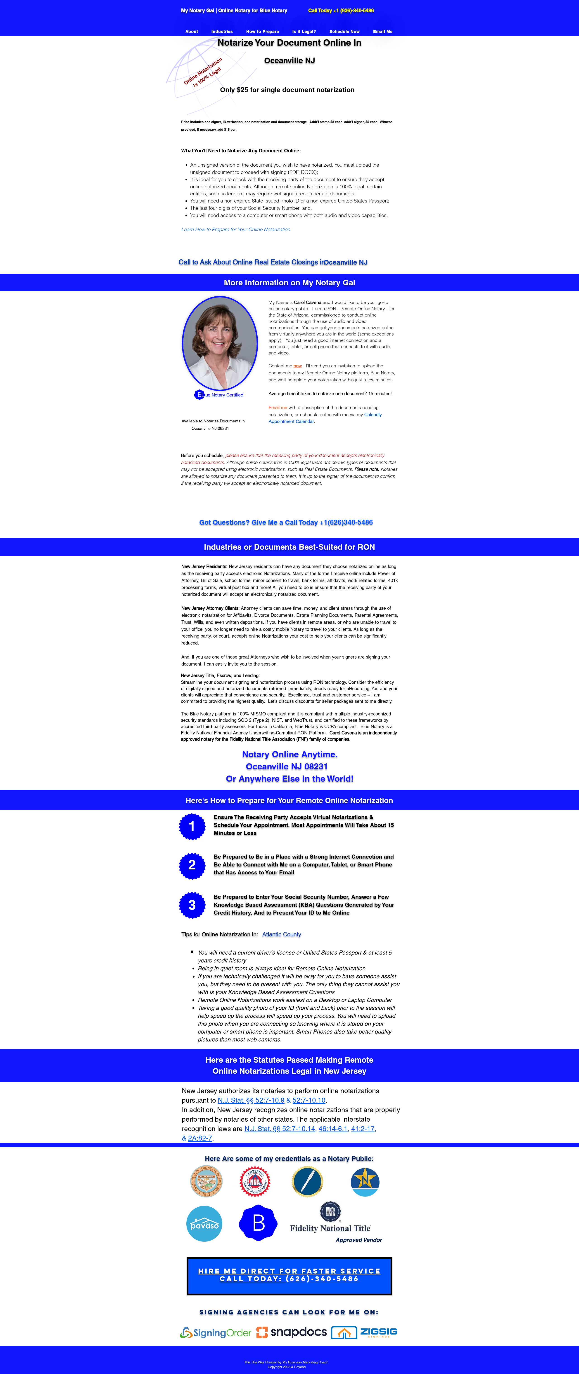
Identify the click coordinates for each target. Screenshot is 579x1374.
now (298, 365)
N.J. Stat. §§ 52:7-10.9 (251, 1100)
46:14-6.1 (333, 1129)
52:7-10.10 (309, 1100)
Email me (278, 407)
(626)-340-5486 (357, 10)
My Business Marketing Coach (305, 1362)
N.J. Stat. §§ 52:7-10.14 (279, 1129)
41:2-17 (363, 1129)
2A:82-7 (200, 1138)
